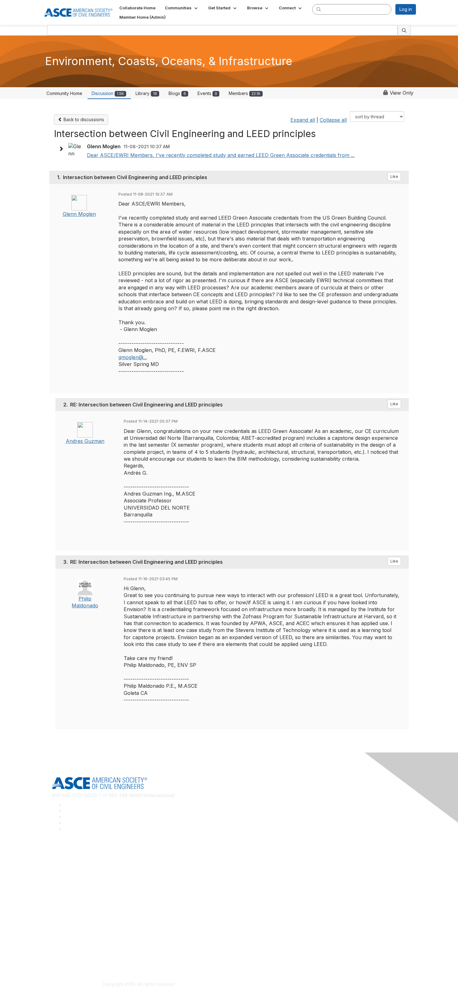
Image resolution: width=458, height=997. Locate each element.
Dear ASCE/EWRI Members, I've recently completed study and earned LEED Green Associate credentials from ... (221, 155)
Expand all (302, 120)
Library (146, 93)
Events (207, 93)
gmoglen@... (132, 357)
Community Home (64, 93)
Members (244, 93)
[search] (318, 9)
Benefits (60, 910)
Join (56, 900)
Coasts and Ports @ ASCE (78, 864)
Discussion (108, 93)
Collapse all (333, 120)
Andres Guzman (85, 441)
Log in (405, 9)
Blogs (177, 93)
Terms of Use (65, 955)
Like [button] (394, 176)
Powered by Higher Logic (319, 984)
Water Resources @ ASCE (78, 855)
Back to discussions (83, 119)
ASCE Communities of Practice (83, 874)
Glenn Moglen (79, 214)
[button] (181, 7)
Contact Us (63, 919)
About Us (61, 945)
